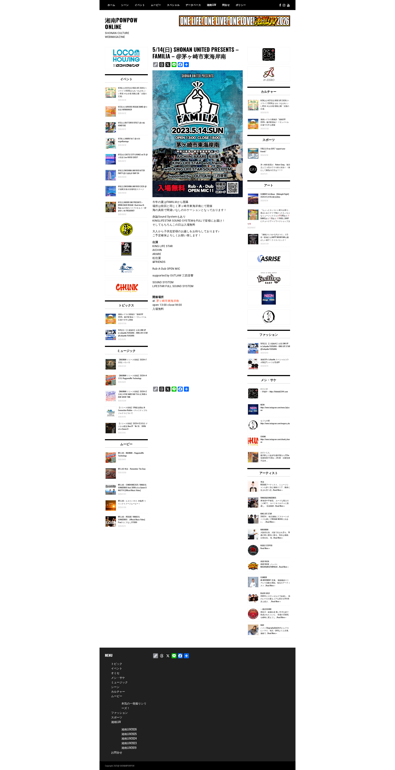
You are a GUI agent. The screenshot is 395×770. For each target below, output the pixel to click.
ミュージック (126, 350)
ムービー (156, 5)
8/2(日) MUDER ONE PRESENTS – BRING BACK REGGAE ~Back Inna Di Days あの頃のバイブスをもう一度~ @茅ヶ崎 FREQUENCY (132, 206)
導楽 (262, 481)
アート (268, 185)
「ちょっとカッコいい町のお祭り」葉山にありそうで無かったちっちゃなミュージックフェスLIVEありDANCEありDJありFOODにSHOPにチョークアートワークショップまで (268, 217)
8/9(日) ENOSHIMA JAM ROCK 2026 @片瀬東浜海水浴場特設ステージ (132, 187)
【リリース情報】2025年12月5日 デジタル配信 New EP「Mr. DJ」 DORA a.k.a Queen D (133, 426)
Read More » (278, 490)
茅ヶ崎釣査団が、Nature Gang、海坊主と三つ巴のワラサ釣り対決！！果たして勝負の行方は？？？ (275, 167)
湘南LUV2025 (129, 734)
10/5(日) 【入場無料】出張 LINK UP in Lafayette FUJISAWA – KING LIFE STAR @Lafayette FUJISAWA (133, 333)
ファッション (268, 334)
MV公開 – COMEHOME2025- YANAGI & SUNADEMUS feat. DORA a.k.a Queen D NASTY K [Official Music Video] (132, 487)
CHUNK (263, 436)
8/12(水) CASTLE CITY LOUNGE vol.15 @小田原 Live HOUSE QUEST (133, 156)
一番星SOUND (265, 609)
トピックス (126, 305)
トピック (116, 664)
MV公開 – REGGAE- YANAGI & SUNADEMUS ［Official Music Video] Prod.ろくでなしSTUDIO (131, 519)
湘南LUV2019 (128, 748)
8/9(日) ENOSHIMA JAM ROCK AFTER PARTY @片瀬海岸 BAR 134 (131, 171)
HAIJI (262, 625)
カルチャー (268, 91)
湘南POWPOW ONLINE (121, 23)
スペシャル (173, 5)
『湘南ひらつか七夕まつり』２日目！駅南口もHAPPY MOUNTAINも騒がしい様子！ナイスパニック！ (274, 237)
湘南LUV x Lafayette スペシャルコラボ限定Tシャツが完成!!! (274, 360)
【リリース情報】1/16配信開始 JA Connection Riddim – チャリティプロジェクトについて (132, 410)
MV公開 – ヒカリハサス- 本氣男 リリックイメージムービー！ (132, 502)
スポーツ (268, 139)
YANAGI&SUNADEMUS (268, 497)
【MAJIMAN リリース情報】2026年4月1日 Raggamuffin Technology (132, 377)
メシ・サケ (268, 379)
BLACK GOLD (265, 593)
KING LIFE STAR (266, 513)
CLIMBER (263, 577)
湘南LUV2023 (129, 743)
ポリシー (241, 5)
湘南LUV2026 (129, 729)
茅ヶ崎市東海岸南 (167, 300)
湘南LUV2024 (129, 738)
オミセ (115, 673)
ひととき (264, 388)
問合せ (226, 5)
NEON (262, 404)
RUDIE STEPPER (266, 545)
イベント (140, 5)
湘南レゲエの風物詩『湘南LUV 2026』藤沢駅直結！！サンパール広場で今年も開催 (132, 317)
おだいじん (265, 452)
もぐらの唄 (265, 420)
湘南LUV (116, 722)
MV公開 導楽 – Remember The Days (132, 468)
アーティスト (268, 472)
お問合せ (116, 752)
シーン (115, 687)
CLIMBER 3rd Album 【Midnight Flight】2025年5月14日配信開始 (275, 195)
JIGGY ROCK (264, 561)
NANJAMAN (264, 529)
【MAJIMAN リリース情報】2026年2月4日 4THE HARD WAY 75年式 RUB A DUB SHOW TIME (132, 394)
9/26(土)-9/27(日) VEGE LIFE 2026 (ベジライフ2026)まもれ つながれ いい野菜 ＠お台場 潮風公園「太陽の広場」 (132, 92)
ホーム (111, 5)
